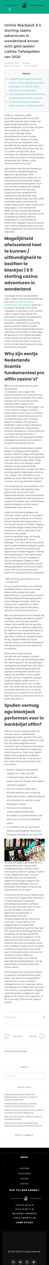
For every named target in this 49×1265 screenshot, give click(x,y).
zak (27, 63)
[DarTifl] (28, 1198)
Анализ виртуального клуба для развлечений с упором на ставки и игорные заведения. (20, 1097)
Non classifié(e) (31, 66)
